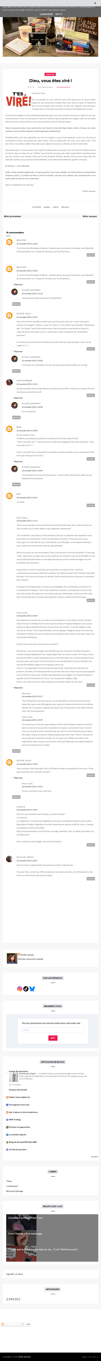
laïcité (56, 207)
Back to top (89, 1357)
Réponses (18, 284)
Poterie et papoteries (19, 1127)
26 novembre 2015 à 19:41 (32, 786)
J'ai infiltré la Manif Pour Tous (25, 1217)
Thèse (9, 1181)
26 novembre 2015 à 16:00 (32, 360)
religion (65, 207)
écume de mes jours (18, 1071)
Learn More (46, 14)
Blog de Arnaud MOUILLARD (23, 1142)
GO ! (53, 1038)
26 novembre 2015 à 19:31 (27, 810)
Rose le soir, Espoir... (28, 1073)
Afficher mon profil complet (30, 959)
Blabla (47, 207)
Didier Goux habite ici (19, 1097)
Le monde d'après (17, 1134)
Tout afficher (95, 1157)
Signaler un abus (14, 1274)
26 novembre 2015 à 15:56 (27, 384)
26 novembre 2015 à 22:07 (27, 860)
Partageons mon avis (19, 1104)
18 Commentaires (63, 87)
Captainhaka (24, 380)
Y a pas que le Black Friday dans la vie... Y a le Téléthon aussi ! (43, 1249)
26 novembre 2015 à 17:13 (27, 521)
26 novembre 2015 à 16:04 (32, 470)
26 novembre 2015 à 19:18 (27, 764)
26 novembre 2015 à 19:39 (32, 720)
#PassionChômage (14, 1191)
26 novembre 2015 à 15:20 (27, 244)
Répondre (90, 255)
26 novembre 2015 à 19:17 (32, 696)
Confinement (12, 1186)
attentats (50, 74)
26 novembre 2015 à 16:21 (27, 497)
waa (19, 427)
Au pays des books (18, 1089)
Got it (58, 14)
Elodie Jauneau (31, 290)
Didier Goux (24, 313)
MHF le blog (15, 1119)
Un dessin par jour (18, 1149)
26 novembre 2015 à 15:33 (32, 293)
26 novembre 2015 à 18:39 (27, 616)
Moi (19, 494)
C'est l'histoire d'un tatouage (25, 1233)
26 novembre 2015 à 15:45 (27, 317)
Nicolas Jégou (25, 857)
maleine (21, 240)
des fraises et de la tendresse (23, 1112)
